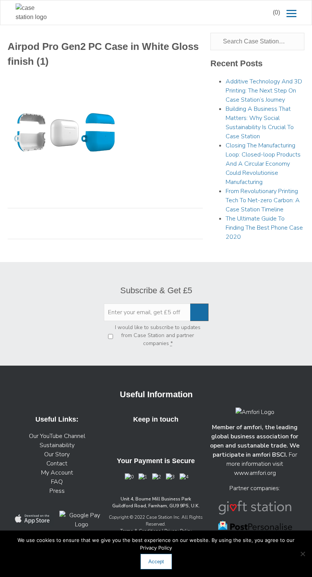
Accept (156, 561)
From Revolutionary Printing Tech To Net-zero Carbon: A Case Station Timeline (263, 200)
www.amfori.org (255, 473)
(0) (276, 12)
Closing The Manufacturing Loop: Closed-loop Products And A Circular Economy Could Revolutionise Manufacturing (263, 163)
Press (57, 491)
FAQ (57, 482)
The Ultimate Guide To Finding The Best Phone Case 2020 (264, 227)
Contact (56, 463)
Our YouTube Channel (57, 436)
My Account (57, 472)
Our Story (57, 454)
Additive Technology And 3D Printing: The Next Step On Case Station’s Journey (264, 90)
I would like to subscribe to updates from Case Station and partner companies (158, 335)
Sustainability (57, 445)
